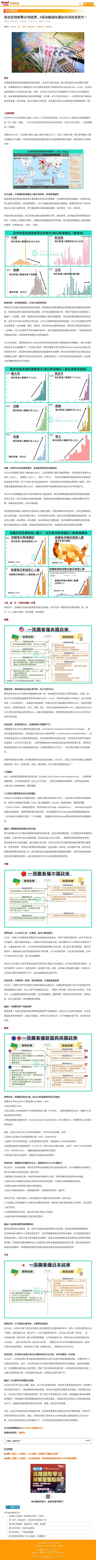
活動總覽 (60, 1546)
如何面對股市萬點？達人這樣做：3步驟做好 (27, 1536)
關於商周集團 (42, 1543)
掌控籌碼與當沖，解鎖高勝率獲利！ (48, 1501)
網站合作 (57, 1543)
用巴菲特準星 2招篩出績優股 (21, 1528)
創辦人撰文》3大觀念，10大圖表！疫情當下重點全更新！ (33, 1454)
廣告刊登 (50, 1543)
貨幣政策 (40, 27)
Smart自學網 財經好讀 (15, 3)
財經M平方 (31, 27)
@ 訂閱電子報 (13, 1507)
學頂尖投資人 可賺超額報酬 (21, 1532)
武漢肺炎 (48, 27)
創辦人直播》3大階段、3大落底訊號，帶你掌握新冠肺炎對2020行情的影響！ (42, 1458)
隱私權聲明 (39, 1546)
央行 (19, 27)
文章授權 (46, 1546)
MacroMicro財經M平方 (32, 1428)
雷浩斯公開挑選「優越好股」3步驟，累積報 (27, 1524)
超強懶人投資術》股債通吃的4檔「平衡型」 (27, 1516)
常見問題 (53, 1546)
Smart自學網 (5, 3)
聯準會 (13, 27)
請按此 (22, 1432)
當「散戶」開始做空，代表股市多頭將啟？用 (27, 1520)
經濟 (24, 27)
